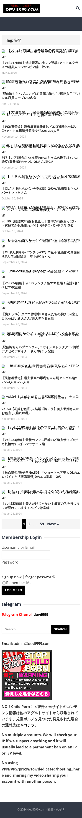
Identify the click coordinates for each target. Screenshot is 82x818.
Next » (53, 523)
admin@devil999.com (32, 643)
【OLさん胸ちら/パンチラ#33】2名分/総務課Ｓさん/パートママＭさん (40, 190)
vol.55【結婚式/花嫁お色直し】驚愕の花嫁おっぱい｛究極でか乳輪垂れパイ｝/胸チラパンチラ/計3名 (39, 223)
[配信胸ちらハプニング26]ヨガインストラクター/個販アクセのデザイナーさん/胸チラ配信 (40, 349)
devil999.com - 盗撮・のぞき (46, 809)
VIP (3, 57)
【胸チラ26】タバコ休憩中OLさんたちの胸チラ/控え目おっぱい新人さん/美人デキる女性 (40, 316)
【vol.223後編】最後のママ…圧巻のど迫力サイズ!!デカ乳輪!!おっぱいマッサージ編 (40, 442)
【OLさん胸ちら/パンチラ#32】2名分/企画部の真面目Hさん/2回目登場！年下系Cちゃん (41, 254)
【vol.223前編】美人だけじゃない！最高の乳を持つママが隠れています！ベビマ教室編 (41, 505)
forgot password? (40, 576)
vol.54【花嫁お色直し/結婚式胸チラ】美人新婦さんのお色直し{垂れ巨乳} (40, 411)
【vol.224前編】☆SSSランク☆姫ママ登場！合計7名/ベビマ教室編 (40, 285)
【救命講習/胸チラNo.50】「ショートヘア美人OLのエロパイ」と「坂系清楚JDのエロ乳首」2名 (41, 474)
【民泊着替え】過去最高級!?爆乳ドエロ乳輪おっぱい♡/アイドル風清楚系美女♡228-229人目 (39, 128)
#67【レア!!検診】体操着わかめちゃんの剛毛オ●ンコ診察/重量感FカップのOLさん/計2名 (40, 159)
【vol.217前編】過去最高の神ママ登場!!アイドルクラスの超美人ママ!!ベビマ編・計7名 (40, 64)
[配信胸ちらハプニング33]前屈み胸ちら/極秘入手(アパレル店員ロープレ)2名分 (41, 95)
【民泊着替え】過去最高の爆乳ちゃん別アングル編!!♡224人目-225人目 (39, 380)
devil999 (40, 614)
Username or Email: (19, 547)
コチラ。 (31, 724)
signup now (11, 576)
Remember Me (18, 582)
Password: (10, 562)
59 (42, 523)
